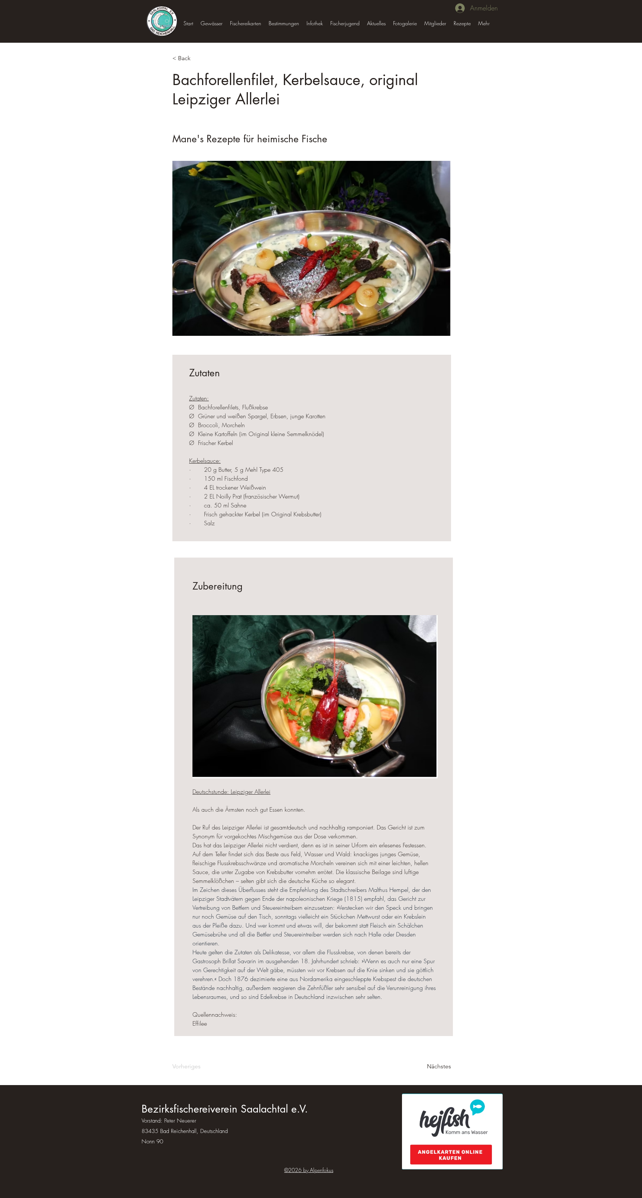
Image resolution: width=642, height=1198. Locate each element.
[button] (211, 23)
